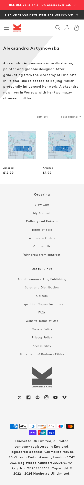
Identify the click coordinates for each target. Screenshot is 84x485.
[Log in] (66, 27)
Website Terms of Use (42, 320)
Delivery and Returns (42, 221)
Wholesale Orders (42, 238)
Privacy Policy (42, 337)
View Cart (42, 204)
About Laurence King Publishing (42, 279)
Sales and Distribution (42, 287)
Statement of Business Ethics (42, 354)
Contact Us (42, 246)
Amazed (8, 167)
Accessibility (42, 346)
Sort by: (42, 116)
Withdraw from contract (41, 254)
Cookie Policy (42, 329)
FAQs (42, 312)
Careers (42, 295)
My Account (42, 213)
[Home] (17, 28)
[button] (6, 27)
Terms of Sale (42, 229)
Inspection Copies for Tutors (42, 304)
